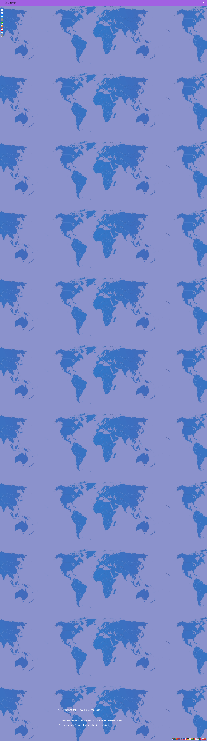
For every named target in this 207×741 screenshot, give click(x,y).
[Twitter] (2, 16)
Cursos (199, 3)
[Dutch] (179, 738)
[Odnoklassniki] (2, 26)
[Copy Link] (2, 35)
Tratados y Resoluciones (147, 3)
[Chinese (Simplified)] (177, 738)
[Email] (2, 19)
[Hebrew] (190, 738)
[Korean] (198, 738)
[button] (203, 3)
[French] (186, 738)
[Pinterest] (2, 10)
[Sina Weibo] (2, 29)
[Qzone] (2, 32)
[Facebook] (2, 13)
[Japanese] (196, 738)
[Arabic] (175, 738)
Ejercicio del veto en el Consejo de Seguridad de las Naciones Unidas (90, 721)
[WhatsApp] (2, 22)
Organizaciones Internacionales (185, 3)
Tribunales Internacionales (165, 3)
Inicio (126, 3)
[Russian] (203, 738)
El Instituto (133, 3)
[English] (182, 738)
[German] (188, 738)
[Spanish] (205, 738)
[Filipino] (184, 738)
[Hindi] (192, 738)
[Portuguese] (200, 738)
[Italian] (194, 738)
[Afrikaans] (173, 738)
